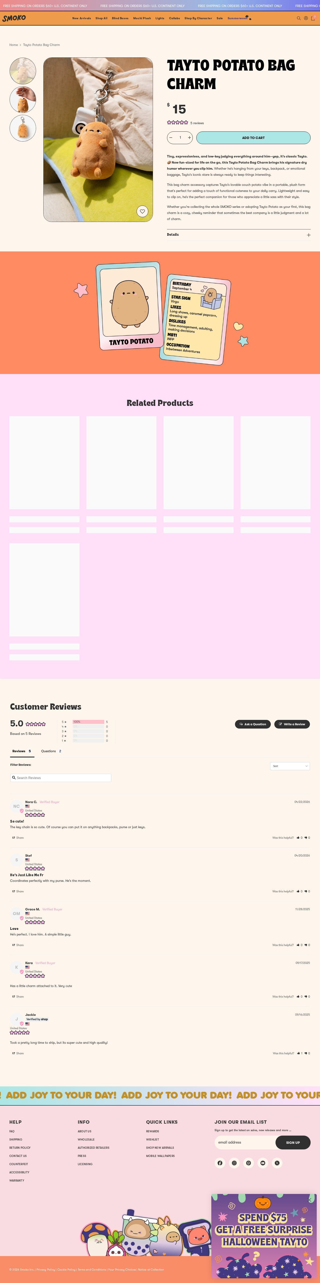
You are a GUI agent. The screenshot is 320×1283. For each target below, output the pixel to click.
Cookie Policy (66, 1269)
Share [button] (20, 837)
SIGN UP (293, 1143)
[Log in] (306, 18)
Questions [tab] (48, 751)
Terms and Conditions (92, 1269)
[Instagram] (234, 1163)
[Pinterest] (248, 1163)
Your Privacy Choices (122, 1269)
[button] (299, 837)
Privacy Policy (46, 1269)
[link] (160, 312)
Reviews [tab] (18, 751)
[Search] (299, 18)
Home (13, 45)
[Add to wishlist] (142, 211)
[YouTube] (262, 1163)
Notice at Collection (151, 1269)
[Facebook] (220, 1163)
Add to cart (253, 138)
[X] (277, 1163)
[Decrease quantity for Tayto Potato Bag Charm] (170, 137)
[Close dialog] (309, 1200)
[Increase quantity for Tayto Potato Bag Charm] (189, 137)
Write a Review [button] (294, 724)
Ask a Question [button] (255, 724)
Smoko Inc (26, 1269)
